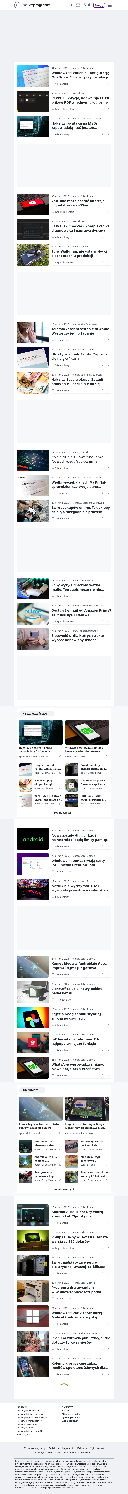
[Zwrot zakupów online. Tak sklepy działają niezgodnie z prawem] (33, 511)
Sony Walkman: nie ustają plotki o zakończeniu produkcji (79, 253)
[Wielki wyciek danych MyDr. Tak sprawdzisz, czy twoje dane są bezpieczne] (33, 485)
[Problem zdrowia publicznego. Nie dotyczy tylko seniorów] (33, 1341)
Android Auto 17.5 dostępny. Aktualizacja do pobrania (45, 1159)
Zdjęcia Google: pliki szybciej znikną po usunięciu (76, 1015)
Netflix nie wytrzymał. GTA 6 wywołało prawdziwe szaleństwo (80, 887)
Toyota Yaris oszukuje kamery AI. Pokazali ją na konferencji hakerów (94, 1174)
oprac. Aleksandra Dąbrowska (88, 502)
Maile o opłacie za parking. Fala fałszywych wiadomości (92, 1143)
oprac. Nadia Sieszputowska (88, 118)
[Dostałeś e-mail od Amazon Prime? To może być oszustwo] (33, 614)
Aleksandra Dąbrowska (85, 324)
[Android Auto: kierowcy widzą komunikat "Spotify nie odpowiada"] (25, 1146)
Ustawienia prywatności (78, 1452)
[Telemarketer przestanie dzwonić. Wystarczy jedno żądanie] (33, 332)
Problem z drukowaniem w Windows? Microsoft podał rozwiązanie (76, 1291)
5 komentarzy (62, 365)
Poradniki (66, 1410)
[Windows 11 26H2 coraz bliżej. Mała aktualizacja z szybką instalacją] (33, 1316)
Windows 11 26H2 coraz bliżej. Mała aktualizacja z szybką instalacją (77, 1317)
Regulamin (68, 1448)
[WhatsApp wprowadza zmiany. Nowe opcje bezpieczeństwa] (87, 732)
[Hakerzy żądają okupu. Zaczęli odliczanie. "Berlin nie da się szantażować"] (33, 383)
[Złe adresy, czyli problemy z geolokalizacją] (71, 1161)
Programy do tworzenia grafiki (29, 1431)
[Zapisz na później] (103, 84)
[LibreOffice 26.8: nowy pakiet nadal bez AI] (33, 992)
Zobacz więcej (62, 812)
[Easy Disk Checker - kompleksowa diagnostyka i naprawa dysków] (33, 229)
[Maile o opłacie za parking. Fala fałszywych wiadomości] (71, 1146)
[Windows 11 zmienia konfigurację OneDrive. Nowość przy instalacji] (33, 76)
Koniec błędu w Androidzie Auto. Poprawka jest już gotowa (79, 965)
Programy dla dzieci (25, 1427)
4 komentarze (62, 1222)
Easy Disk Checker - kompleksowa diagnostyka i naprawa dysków (81, 228)
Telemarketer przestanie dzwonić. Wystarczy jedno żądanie (81, 330)
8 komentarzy (62, 896)
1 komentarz (61, 83)
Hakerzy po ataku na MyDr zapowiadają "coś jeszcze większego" (74, 127)
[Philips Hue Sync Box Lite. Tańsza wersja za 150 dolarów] (33, 1240)
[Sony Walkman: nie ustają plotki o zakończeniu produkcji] (33, 255)
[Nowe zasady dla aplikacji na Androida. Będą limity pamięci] (33, 839)
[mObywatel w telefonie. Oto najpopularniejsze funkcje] (33, 1042)
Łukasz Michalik (89, 1164)
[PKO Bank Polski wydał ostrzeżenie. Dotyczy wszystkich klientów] (71, 800)
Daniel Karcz (79, 93)
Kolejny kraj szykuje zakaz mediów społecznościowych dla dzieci (78, 1367)
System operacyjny (70, 1421)
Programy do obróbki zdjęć (28, 1410)
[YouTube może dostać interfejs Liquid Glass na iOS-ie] (33, 204)
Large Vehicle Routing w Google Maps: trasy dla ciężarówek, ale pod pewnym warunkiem (85, 1126)
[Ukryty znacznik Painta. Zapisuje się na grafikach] (33, 357)
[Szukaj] (70, 5)
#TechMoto (30, 1090)
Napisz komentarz (64, 109)
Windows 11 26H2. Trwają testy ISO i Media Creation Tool (78, 862)
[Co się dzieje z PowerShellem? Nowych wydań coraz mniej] (33, 460)
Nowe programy (23, 1434)
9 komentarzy (62, 468)
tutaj (76, 1487)
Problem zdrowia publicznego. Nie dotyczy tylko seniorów (81, 1340)
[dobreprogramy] (39, 5)
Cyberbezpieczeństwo (71, 1417)
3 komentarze (62, 390)
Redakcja (53, 1448)
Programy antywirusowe (26, 1424)
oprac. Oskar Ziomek (84, 68)
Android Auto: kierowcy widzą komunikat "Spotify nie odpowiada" (46, 1143)
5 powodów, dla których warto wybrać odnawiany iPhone (78, 637)
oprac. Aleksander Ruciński (79, 1133)
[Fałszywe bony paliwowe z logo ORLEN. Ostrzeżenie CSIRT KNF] (25, 1177)
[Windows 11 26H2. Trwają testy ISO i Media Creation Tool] (33, 864)
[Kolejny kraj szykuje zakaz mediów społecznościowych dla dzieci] (33, 1366)
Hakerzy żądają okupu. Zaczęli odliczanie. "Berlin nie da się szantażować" (77, 383)
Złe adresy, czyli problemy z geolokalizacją (90, 1159)
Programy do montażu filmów (29, 1421)
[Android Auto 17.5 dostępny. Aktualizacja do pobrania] (25, 1161)
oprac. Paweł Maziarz (84, 580)
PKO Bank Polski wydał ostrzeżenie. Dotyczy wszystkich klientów (93, 798)
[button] (109, 5)
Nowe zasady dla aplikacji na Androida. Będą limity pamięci (80, 837)
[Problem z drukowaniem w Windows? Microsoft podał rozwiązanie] (33, 1291)
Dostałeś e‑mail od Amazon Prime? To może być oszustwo (81, 612)
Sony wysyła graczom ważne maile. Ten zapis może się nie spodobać (76, 589)
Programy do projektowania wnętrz (31, 1417)
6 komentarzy (62, 134)
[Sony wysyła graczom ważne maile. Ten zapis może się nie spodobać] (33, 588)
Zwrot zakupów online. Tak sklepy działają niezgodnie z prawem (81, 509)
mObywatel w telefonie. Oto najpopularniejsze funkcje (76, 1041)
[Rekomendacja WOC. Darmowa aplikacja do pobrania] (71, 785)
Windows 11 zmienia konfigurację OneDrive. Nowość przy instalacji (80, 74)
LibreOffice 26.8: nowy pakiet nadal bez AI (77, 990)
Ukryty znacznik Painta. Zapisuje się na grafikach (80, 356)
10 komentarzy (63, 871)
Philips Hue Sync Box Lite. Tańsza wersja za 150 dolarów (80, 1239)
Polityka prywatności (49, 1452)
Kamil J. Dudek (80, 246)
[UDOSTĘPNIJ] (108, 84)
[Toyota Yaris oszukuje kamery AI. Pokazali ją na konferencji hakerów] (71, 1177)
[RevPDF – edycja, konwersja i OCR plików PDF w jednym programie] (33, 101)
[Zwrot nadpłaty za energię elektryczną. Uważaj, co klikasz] (71, 769)
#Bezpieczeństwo (35, 713)
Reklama (82, 1448)
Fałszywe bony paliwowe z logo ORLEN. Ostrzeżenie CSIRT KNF (46, 1174)
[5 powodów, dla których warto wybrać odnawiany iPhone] (33, 639)
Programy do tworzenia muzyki (29, 1414)
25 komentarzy (63, 1298)
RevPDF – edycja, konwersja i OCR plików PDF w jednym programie (80, 100)
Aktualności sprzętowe (71, 1414)
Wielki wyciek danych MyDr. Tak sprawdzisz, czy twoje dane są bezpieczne (79, 486)
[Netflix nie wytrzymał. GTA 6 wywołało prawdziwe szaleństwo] (33, 889)
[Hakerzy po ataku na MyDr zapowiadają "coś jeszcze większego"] (33, 126)
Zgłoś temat (97, 1448)
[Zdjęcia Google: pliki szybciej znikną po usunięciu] (33, 1017)
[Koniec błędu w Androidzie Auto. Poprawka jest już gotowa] (33, 967)
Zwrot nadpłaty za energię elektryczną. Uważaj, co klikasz (93, 767)
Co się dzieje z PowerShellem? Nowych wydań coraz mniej (77, 459)
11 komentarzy (63, 339)
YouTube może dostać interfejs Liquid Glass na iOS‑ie (78, 202)
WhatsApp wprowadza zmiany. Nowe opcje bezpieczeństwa (84, 749)
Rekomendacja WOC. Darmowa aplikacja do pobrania (95, 782)
